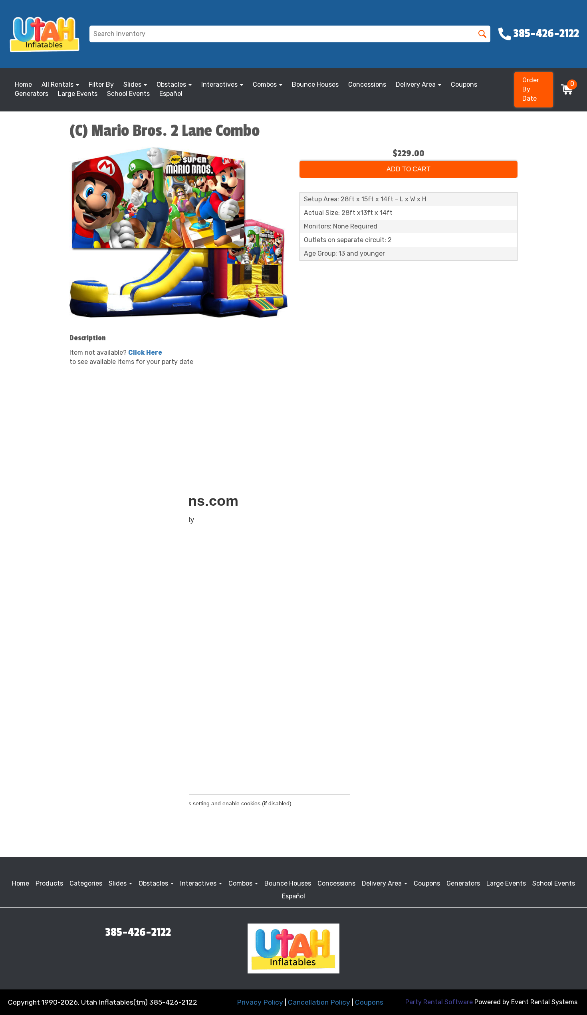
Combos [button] (265, 84)
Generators (31, 93)
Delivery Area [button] (416, 84)
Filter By (101, 84)
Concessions (367, 84)
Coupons (464, 84)
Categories (85, 883)
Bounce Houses (315, 84)
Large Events (77, 93)
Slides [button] (133, 84)
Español (170, 93)
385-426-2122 (138, 932)
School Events (128, 93)
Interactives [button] (220, 84)
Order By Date (530, 89)
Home (23, 84)
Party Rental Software (439, 1002)
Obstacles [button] (172, 84)
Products (49, 883)
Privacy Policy (260, 1002)
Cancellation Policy (319, 1002)
